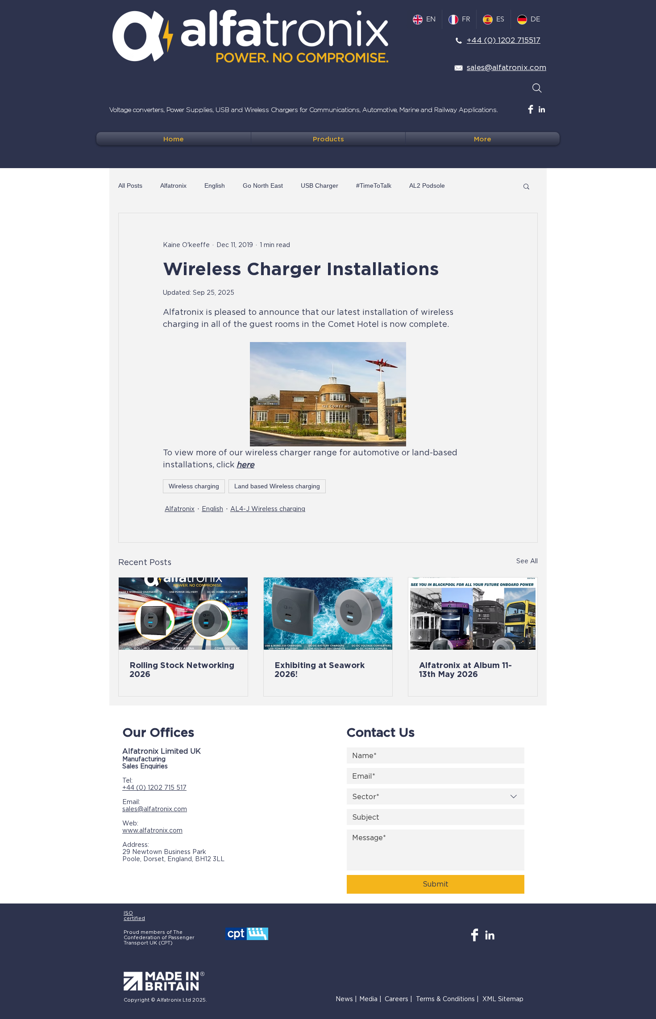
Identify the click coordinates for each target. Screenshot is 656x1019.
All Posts (130, 185)
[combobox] (435, 796)
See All (527, 560)
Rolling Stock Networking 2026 (181, 669)
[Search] (536, 87)
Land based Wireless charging (277, 486)
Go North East (263, 185)
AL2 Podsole (427, 185)
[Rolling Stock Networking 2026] (183, 614)
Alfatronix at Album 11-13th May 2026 (465, 669)
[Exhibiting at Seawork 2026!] (328, 614)
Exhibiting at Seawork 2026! (319, 669)
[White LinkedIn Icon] (541, 109)
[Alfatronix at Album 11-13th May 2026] (472, 614)
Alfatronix (173, 185)
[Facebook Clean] (530, 109)
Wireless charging (194, 486)
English (214, 185)
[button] (526, 186)
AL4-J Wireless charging (267, 508)
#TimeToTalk (373, 185)
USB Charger (319, 185)
